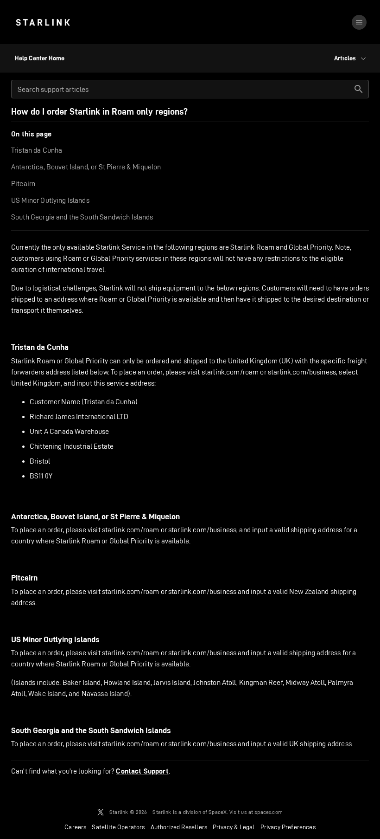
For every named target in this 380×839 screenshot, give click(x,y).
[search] (358, 89)
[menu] (359, 22)
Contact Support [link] (142, 771)
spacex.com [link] (268, 812)
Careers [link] (75, 827)
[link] (43, 22)
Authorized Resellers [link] (179, 827)
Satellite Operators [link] (118, 827)
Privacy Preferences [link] (288, 827)
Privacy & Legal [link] (234, 827)
